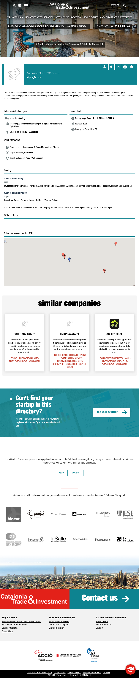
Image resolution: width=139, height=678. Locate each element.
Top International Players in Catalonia (14, 625)
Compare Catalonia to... (10, 628)
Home (10, 26)
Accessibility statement (92, 673)
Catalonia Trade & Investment (116, 17)
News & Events (90, 17)
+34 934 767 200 (85, 675)
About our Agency (102, 622)
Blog (132, 67)
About (62, 473)
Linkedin (118, 67)
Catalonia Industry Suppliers (58, 625)
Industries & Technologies (39, 17)
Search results (57, 26)
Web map (106, 673)
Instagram (125, 67)
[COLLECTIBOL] (114, 342)
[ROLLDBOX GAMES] (24, 342)
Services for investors (68, 17)
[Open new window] (130, 669)
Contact (114, 5)
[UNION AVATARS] (69, 342)
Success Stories (7, 631)
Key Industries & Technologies (59, 622)
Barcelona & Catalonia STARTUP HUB (31, 26)
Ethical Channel (74, 673)
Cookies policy (60, 673)
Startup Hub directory (56, 628)
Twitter (111, 67)
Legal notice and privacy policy (39, 673)
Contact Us (99, 628)
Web (105, 67)
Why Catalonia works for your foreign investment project (21, 622)
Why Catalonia (15, 17)
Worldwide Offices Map (104, 625)
